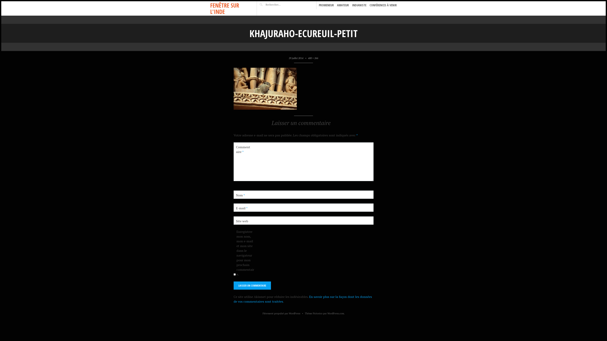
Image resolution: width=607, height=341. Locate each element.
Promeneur (326, 5)
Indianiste (359, 5)
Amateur (343, 5)
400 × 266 (313, 58)
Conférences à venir (383, 5)
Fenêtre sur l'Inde (224, 8)
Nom (240, 195)
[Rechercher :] (278, 4)
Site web (242, 221)
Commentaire (243, 149)
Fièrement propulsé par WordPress (281, 313)
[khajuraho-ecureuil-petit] (265, 108)
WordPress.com (335, 313)
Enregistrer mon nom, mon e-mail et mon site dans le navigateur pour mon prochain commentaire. (245, 253)
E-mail (242, 208)
